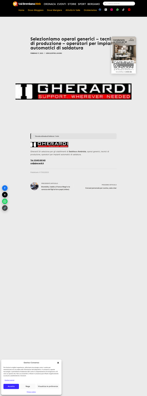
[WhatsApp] (117, 9)
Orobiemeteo (90, 10)
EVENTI (61, 4)
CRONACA (50, 4)
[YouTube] (129, 9)
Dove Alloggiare (36, 10)
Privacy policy (31, 392)
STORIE (72, 4)
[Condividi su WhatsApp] (5, 201)
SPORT (82, 4)
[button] (58, 363)
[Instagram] (111, 9)
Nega (28, 386)
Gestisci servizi (9, 380)
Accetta (11, 386)
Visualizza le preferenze (48, 386)
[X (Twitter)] (106, 9)
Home (21, 10)
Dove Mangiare (54, 10)
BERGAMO (94, 4)
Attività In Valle (73, 10)
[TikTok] (123, 9)
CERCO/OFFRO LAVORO (54, 53)
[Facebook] (100, 9)
